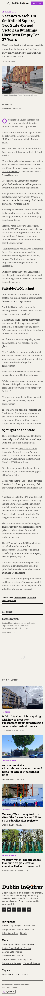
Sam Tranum (7, 779)
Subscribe (37, 3)
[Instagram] (19, 910)
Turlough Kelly (9, 871)
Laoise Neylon (8, 61)
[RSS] (9, 910)
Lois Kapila (6, 730)
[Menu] (3, 3)
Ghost (8, 987)
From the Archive (10, 974)
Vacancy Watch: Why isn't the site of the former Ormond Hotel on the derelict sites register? (22, 817)
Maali (15, 987)
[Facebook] (4, 910)
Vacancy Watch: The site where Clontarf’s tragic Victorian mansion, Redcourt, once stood (21, 863)
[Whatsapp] (24, 910)
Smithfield (31, 598)
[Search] (8, 3)
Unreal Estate (9, 12)
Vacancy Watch (9, 601)
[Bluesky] (14, 910)
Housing (6, 712)
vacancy (6, 810)
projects (24, 974)
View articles (8, 632)
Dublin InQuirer (14, 985)
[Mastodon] (29, 910)
